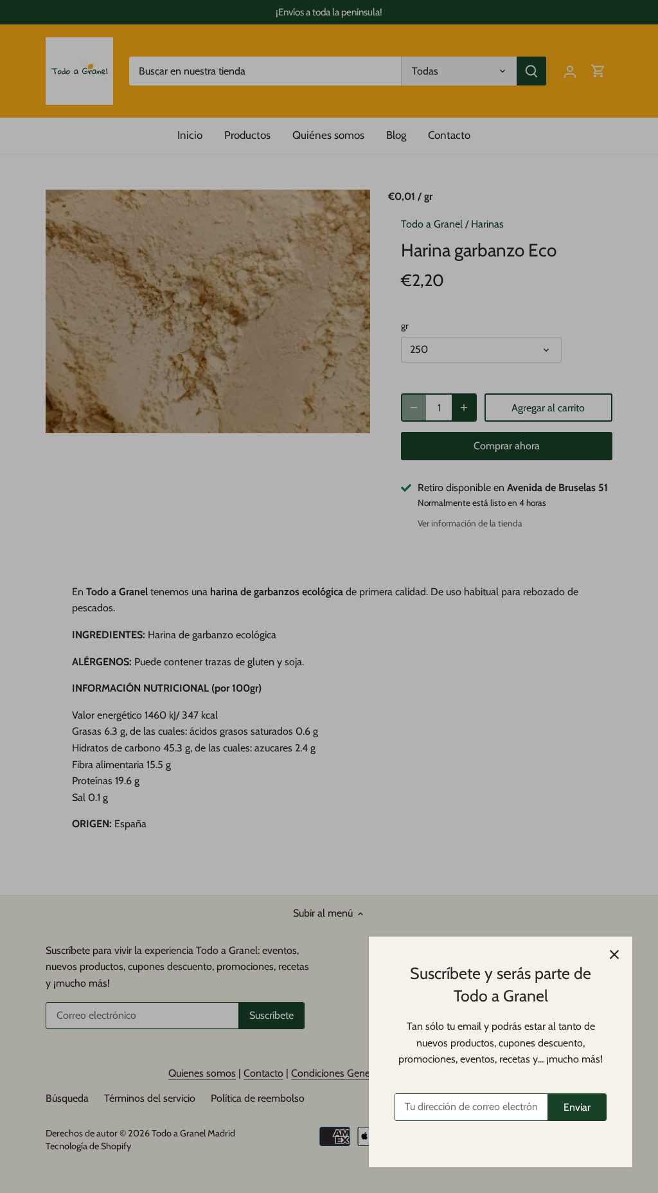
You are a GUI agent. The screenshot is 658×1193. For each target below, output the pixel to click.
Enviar (577, 1107)
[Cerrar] (614, 954)
